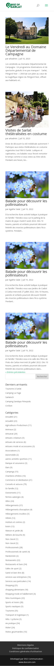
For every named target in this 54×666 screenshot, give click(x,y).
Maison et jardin (12, 530)
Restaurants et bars (14, 564)
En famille (9, 488)
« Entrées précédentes (15, 372)
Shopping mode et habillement (19, 594)
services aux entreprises (16, 577)
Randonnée (10, 556)
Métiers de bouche (13, 535)
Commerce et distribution (16, 480)
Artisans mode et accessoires (18, 446)
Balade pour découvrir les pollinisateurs (26, 202)
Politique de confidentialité (25, 648)
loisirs (8, 526)
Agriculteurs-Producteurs (16, 425)
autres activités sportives (16, 459)
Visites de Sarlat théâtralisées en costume (26, 132)
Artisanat (9, 433)
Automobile (10, 454)
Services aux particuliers (16, 581)
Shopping (9, 585)
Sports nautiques (12, 606)
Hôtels (8, 518)
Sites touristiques (13, 598)
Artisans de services (14, 442)
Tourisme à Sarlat (13, 388)
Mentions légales (25, 645)
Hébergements (12, 505)
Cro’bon (8, 405)
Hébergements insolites (16, 513)
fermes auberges (13, 497)
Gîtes (7, 501)
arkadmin (13, 58)
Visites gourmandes (14, 631)
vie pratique (10, 623)
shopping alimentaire (14, 589)
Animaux (9, 429)
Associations (11, 450)
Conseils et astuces (14, 484)
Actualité (9, 416)
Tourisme (9, 610)
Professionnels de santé (16, 551)
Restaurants (10, 560)
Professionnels (12, 547)
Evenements (10, 492)
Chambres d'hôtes (13, 476)
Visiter (8, 627)
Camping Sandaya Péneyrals (18, 401)
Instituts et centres (13, 522)
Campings (9, 471)
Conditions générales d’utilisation (25, 651)
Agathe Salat (14, 209)
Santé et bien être (13, 572)
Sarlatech (9, 397)
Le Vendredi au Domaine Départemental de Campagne (25, 50)
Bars (7, 467)
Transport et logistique (15, 615)
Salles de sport (12, 568)
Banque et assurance (14, 463)
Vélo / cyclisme (12, 619)
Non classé (10, 539)
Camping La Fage (13, 393)
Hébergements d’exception (17, 509)
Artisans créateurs (13, 438)
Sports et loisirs (12, 602)
